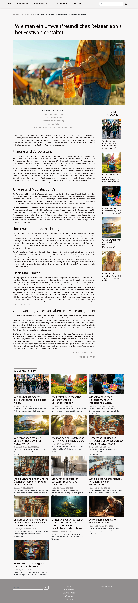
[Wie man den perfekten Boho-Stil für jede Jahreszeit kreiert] (111, 261)
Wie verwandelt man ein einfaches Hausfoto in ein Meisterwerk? (111, 243)
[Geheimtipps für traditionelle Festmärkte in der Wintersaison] (106, 465)
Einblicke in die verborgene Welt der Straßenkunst (29, 565)
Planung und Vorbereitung (53, 114)
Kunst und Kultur (42, 4)
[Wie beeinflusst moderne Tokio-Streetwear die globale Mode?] (111, 128)
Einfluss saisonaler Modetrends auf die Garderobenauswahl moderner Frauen (31, 522)
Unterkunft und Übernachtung (53, 121)
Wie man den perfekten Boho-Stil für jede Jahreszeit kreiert (111, 277)
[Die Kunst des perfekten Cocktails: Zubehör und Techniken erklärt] (69, 465)
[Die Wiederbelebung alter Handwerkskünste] (106, 506)
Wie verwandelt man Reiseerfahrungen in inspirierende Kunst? (111, 210)
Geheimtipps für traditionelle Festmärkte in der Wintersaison (105, 481)
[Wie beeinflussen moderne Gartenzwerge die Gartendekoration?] (111, 162)
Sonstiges (76, 4)
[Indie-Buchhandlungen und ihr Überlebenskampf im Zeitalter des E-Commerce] (31, 465)
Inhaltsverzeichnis (54, 110)
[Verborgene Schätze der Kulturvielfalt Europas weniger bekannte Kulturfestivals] (106, 424)
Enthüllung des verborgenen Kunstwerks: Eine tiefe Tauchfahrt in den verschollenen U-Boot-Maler (67, 524)
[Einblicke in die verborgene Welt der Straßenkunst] (31, 550)
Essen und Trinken (53, 124)
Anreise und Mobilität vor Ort (53, 117)
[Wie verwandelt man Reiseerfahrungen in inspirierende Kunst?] (111, 196)
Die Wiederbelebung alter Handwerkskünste (103, 521)
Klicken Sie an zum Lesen (22, 304)
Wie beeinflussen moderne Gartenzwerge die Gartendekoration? (111, 178)
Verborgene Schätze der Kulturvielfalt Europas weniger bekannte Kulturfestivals (106, 440)
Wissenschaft (22, 4)
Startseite (16, 14)
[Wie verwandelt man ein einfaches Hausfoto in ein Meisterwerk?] (111, 227)
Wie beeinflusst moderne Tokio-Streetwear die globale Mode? (109, 144)
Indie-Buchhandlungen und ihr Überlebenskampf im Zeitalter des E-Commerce (31, 481)
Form (9, 4)
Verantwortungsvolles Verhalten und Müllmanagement (53, 127)
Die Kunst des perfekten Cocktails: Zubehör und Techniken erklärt (64, 481)
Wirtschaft (61, 4)
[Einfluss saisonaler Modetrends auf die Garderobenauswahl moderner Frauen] (31, 506)
